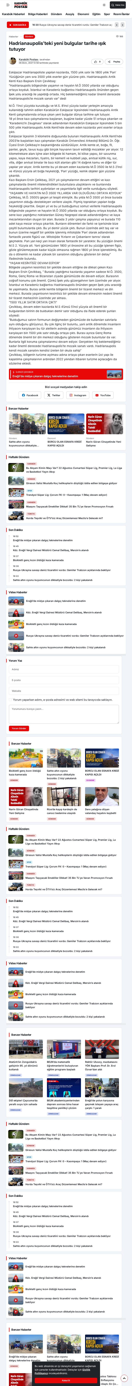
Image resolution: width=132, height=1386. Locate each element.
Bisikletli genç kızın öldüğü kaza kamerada (38, 560)
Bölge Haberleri (38, 14)
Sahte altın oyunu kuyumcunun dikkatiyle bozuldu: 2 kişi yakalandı (76, 24)
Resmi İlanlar (121, 14)
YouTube (105, 395)
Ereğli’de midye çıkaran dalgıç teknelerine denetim (43, 540)
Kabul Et (66, 1380)
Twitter (56, 395)
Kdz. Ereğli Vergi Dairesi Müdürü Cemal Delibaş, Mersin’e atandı (51, 550)
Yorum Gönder (19, 728)
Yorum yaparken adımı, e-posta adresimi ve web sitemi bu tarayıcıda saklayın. (62, 699)
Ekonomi (83, 14)
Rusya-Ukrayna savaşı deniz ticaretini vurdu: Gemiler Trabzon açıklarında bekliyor (62, 570)
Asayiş (69, 14)
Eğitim (96, 14)
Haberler (13, 36)
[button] (117, 24)
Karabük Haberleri (13, 14)
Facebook (32, 395)
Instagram (80, 395)
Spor (107, 14)
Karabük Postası (29, 59)
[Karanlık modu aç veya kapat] (104, 5)
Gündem (56, 14)
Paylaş (116, 61)
